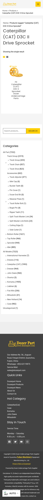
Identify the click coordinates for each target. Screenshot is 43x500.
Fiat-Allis (10, 291)
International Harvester (16, 255)
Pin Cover (14, 190)
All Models (7, 251)
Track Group (12, 156)
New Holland (12, 299)
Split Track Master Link (19, 216)
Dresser (10, 269)
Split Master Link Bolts (19, 221)
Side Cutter (14, 230)
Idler (9, 247)
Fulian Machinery (24, 457)
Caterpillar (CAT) (14, 264)
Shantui (10, 277)
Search (33, 131)
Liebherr (10, 286)
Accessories (12, 173)
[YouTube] (21, 441)
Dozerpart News (14, 388)
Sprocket (11, 243)
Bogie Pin (14, 208)
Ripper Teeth (15, 212)
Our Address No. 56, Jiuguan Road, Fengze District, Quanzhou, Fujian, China (21, 358)
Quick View (16, 77)
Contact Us (11, 394)
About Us (11, 391)
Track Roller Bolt (16, 203)
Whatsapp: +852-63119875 (18, 364)
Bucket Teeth (15, 186)
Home (5, 23)
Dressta (10, 260)
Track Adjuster (16, 177)
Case (9, 304)
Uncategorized (9, 308)
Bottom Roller (13, 234)
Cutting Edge (15, 225)
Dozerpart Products (15, 384)
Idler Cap (13, 181)
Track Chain (15, 164)
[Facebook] (9, 441)
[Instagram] (27, 441)
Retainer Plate (15, 199)
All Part (6, 152)
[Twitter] (15, 441)
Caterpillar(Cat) (13, 405)
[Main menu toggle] (38, 4)
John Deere (12, 273)
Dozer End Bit (15, 194)
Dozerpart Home (14, 381)
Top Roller (11, 238)
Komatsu (11, 282)
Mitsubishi (11, 295)
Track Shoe (14, 169)
